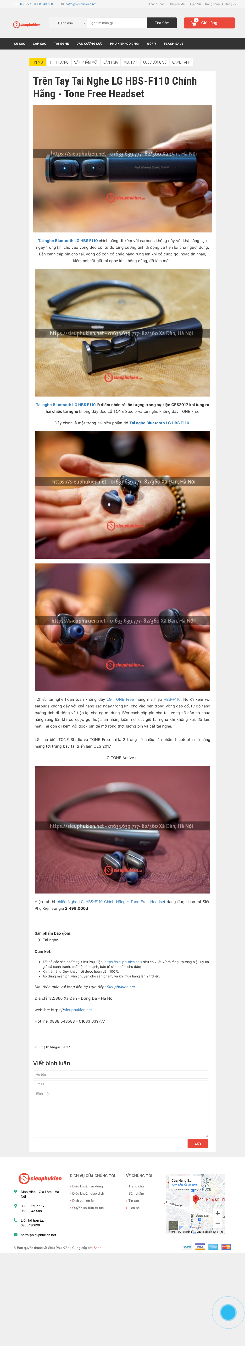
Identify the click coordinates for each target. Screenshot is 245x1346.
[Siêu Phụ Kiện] (39, 1178)
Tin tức (133, 1201)
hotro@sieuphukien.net (81, 4)
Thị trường (58, 62)
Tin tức (38, 1047)
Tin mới (38, 62)
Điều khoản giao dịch (88, 1193)
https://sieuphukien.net (123, 962)
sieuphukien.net (78, 1009)
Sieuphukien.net (121, 986)
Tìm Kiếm (162, 23)
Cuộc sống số (155, 62)
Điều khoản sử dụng (87, 1186)
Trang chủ (136, 1186)
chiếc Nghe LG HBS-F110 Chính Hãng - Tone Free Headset (111, 901)
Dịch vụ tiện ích (83, 1201)
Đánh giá (110, 62)
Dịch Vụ (195, 4)
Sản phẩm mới (85, 62)
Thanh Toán (157, 4)
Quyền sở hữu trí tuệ (88, 1208)
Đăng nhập (212, 4)
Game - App (181, 62)
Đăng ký (230, 4)
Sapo (97, 1248)
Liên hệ (134, 1208)
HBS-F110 (172, 699)
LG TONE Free (120, 699)
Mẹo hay (130, 62)
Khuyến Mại (177, 4)
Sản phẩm (136, 1193)
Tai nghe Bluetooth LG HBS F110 (66, 404)
